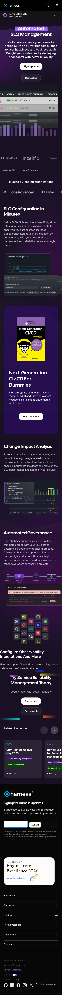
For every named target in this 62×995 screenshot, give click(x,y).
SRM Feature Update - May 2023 (20, 751)
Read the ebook (31, 416)
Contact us (31, 78)
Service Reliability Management (20, 759)
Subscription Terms (13, 960)
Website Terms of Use (15, 965)
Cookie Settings (12, 979)
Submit (35, 825)
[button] (47, 5)
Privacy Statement (13, 970)
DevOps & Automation (16, 765)
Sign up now (31, 66)
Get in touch (31, 711)
